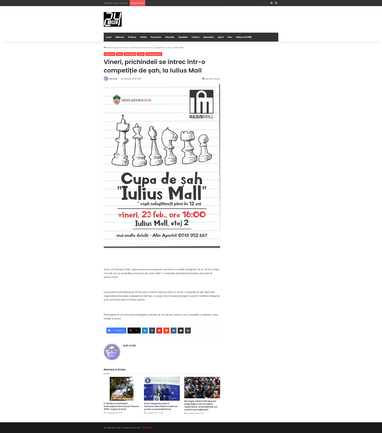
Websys (149, 427)
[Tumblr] (152, 331)
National (119, 37)
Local (108, 37)
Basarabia (209, 37)
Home (108, 47)
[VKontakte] (174, 331)
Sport (221, 37)
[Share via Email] (181, 331)
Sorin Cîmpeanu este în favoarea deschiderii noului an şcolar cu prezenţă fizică (160, 406)
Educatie (169, 37)
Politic (143, 37)
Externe (132, 37)
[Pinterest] (159, 331)
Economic (156, 37)
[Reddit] (166, 331)
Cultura (195, 37)
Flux (230, 37)
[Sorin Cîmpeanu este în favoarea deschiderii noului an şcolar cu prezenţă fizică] (162, 389)
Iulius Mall (129, 54)
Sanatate (182, 37)
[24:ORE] (113, 19)
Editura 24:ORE (244, 37)
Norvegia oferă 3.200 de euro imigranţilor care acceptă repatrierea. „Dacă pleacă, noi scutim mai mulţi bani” (200, 405)
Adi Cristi (113, 79)
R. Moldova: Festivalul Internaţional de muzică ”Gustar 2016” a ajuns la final (121, 406)
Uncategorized (154, 54)
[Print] (188, 331)
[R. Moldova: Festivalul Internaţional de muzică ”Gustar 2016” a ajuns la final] (122, 389)
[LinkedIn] (145, 331)
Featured (117, 47)
